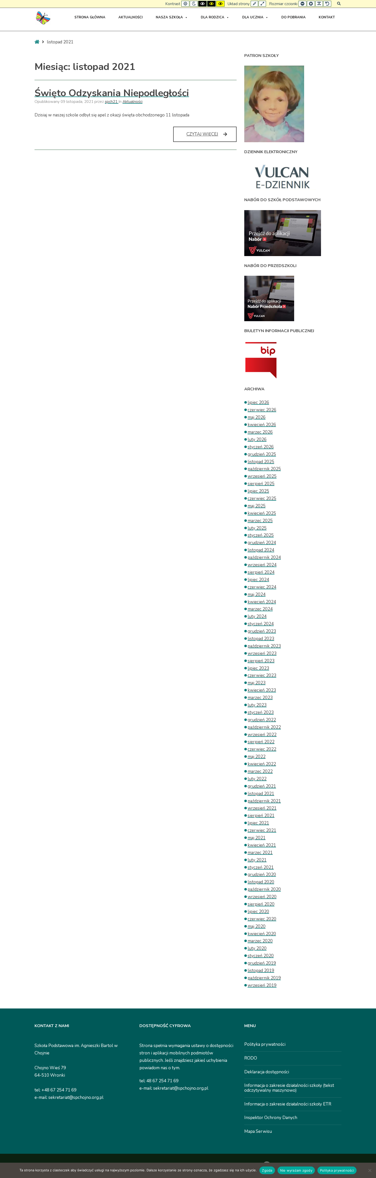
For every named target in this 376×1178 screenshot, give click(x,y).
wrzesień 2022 (262, 735)
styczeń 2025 (261, 535)
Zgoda (267, 1170)
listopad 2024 (261, 550)
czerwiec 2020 (262, 919)
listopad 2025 (261, 462)
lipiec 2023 (258, 668)
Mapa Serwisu (258, 1131)
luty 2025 (257, 528)
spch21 (111, 101)
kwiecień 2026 (262, 425)
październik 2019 (264, 978)
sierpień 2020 (261, 904)
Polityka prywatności (264, 1044)
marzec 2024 (260, 609)
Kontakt (327, 17)
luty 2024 (257, 616)
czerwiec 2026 (262, 410)
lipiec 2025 (258, 491)
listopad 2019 (261, 970)
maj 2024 (257, 594)
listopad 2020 (261, 882)
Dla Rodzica (212, 17)
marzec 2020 (260, 941)
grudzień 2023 (262, 631)
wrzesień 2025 (262, 476)
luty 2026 (257, 439)
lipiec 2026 (258, 402)
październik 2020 (264, 889)
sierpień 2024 (261, 572)
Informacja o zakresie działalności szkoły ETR (287, 1104)
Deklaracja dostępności (266, 1072)
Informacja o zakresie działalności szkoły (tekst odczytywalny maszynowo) (289, 1088)
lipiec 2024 (258, 580)
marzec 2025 (260, 521)
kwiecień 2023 (262, 690)
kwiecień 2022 (262, 764)
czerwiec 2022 (262, 749)
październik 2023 (264, 646)
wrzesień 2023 (262, 653)
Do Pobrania (293, 17)
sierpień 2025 (261, 484)
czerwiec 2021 (262, 830)
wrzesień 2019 (262, 985)
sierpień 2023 (261, 661)
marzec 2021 (260, 853)
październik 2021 (264, 801)
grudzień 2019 (262, 963)
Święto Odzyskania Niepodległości (112, 93)
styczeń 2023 (261, 712)
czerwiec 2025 (262, 498)
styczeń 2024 (261, 624)
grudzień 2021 (262, 786)
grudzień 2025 (262, 454)
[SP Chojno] (43, 18)
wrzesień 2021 (262, 808)
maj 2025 (257, 506)
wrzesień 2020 (262, 897)
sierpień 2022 (261, 742)
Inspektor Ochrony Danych (270, 1118)
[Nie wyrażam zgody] (369, 1170)
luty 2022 (257, 779)
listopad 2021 (261, 794)
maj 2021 (257, 838)
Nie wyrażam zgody (296, 1170)
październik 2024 (264, 557)
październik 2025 (264, 469)
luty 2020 (257, 948)
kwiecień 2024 (262, 602)
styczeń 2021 (261, 867)
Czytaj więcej (211, 136)
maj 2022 (257, 757)
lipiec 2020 (258, 912)
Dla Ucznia (252, 17)
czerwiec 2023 (262, 675)
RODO (250, 1058)
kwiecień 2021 (262, 845)
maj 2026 (257, 417)
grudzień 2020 (262, 875)
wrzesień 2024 (262, 565)
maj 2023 (257, 683)
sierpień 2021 (261, 816)
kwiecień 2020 (262, 934)
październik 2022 (264, 727)
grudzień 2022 (262, 720)
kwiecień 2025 (262, 513)
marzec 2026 (260, 432)
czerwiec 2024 (262, 587)
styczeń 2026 (261, 447)
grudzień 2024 (262, 543)
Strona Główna (89, 17)
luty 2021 (257, 860)
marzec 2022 (260, 771)
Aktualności (130, 17)
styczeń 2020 (261, 956)
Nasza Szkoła (169, 17)
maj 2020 (257, 926)
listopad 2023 (261, 639)
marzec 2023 (260, 698)
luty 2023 (257, 705)
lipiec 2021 (258, 823)
